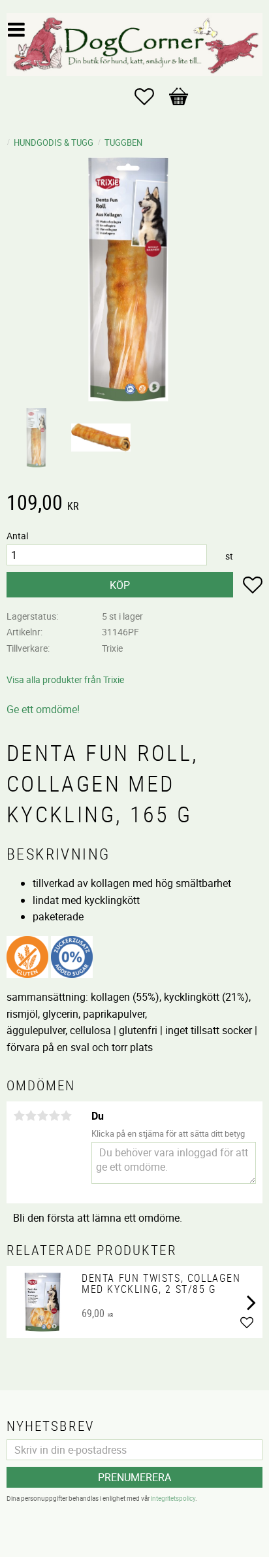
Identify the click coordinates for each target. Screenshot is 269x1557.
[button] (150, 97)
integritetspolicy (173, 1498)
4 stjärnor (54, 1116)
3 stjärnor (42, 1116)
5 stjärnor (66, 1116)
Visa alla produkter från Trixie (65, 679)
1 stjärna (19, 1116)
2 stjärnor (31, 1116)
